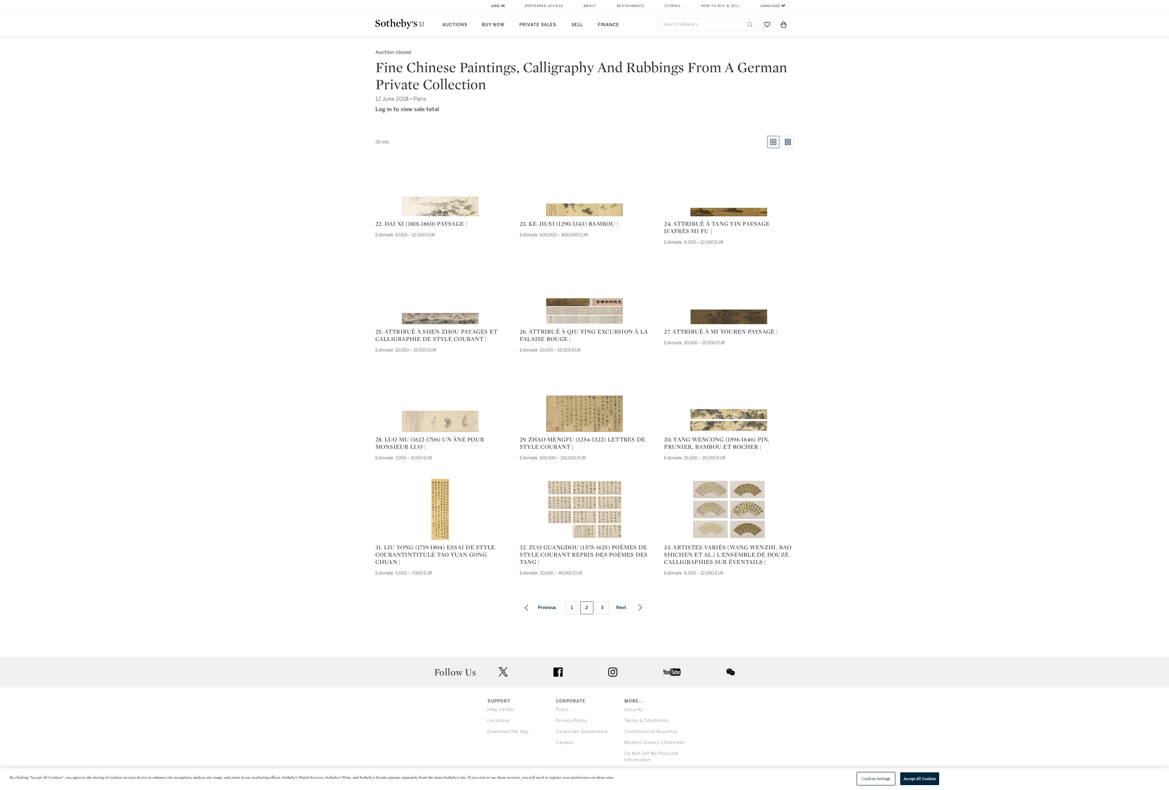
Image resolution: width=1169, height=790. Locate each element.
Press (562, 709)
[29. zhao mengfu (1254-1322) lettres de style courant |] (584, 413)
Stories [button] (673, 6)
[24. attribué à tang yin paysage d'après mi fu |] (728, 212)
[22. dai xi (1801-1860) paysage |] (440, 206)
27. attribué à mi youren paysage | (721, 331)
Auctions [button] (454, 24)
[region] (584, 779)
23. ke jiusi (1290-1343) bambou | (569, 223)
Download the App (508, 731)
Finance (608, 24)
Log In (498, 6)
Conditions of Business (651, 731)
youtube (672, 672)
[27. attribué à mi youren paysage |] (728, 317)
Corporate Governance (582, 731)
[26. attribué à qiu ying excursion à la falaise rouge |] (584, 311)
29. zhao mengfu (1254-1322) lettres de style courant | (582, 443)
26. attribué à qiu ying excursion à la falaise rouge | (584, 335)
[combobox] (707, 24)
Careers (565, 742)
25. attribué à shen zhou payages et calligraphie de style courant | (436, 335)
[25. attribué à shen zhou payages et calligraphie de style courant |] (440, 318)
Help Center (500, 709)
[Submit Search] (749, 24)
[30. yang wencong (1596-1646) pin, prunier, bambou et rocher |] (728, 420)
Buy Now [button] (493, 24)
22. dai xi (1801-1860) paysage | (421, 223)
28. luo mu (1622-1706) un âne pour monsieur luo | (429, 443)
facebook (558, 672)
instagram (612, 672)
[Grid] (773, 142)
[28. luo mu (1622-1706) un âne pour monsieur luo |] (440, 421)
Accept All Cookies (920, 778)
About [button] (589, 6)
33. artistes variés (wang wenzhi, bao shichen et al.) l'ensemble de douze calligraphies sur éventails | (727, 554)
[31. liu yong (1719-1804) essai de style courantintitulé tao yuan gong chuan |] (440, 509)
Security (633, 709)
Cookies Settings (876, 778)
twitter (503, 672)
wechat (730, 672)
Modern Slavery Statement (654, 742)
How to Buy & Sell (720, 6)
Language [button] (770, 6)
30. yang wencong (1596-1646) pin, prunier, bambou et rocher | (716, 443)
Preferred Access (544, 6)
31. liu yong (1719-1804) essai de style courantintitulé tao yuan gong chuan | (435, 554)
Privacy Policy (571, 720)
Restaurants (630, 6)
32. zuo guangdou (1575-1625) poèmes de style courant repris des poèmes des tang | (584, 554)
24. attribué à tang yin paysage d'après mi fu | (717, 227)
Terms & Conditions (646, 720)
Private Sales (537, 24)
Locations (498, 720)
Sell (577, 24)
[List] (788, 142)
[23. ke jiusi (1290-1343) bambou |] (584, 210)
